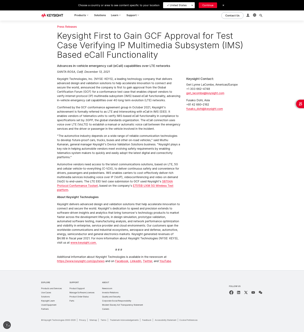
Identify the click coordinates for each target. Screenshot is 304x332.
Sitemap (93, 320)
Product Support (77, 288)
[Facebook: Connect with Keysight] (231, 292)
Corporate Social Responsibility (116, 301)
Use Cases (46, 292)
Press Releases (67, 26)
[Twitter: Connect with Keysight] (246, 292)
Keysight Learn (48, 301)
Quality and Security (111, 296)
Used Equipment (48, 305)
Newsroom (107, 288)
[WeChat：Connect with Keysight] (260, 292)
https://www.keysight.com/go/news (80, 261)
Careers (105, 309)
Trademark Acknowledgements (124, 320)
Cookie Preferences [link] (188, 320)
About (105, 282)
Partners (45, 309)
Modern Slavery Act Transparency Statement (122, 305)
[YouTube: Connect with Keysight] (253, 292)
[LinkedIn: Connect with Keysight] (238, 292)
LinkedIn (135, 261)
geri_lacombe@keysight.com (205, 93)
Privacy (82, 320)
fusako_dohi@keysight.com (204, 108)
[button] (248, 15)
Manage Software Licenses (82, 292)
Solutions (100, 15)
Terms (103, 320)
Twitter (147, 261)
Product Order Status (79, 296)
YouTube (165, 261)
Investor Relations (110, 292)
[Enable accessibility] (7, 325)
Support (74, 282)
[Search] (261, 15)
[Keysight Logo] (53, 15)
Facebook (121, 261)
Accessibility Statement (165, 320)
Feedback (146, 320)
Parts (72, 301)
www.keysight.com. (83, 242)
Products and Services (51, 288)
